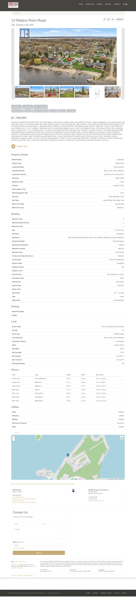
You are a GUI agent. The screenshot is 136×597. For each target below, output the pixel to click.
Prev (12, 56)
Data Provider (72, 569)
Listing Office (102, 569)
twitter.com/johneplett (18, 501)
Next (123, 56)
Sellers (108, 4)
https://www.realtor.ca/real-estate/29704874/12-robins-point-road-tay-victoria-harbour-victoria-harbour (43, 484)
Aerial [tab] (16, 433)
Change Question (18, 548)
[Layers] (122, 437)
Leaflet (96, 479)
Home (81, 4)
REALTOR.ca (17, 564)
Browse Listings (106, 593)
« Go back (16, 13)
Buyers (99, 4)
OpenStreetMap (104, 479)
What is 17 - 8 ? (18, 542)
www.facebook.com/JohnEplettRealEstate (24, 499)
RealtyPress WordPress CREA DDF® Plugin (22, 575)
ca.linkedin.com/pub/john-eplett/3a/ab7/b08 (24, 502)
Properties (90, 4)
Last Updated (43, 569)
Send (38, 553)
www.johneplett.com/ (18, 497)
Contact (117, 4)
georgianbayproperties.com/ (96, 501)
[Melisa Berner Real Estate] (123, 4)
